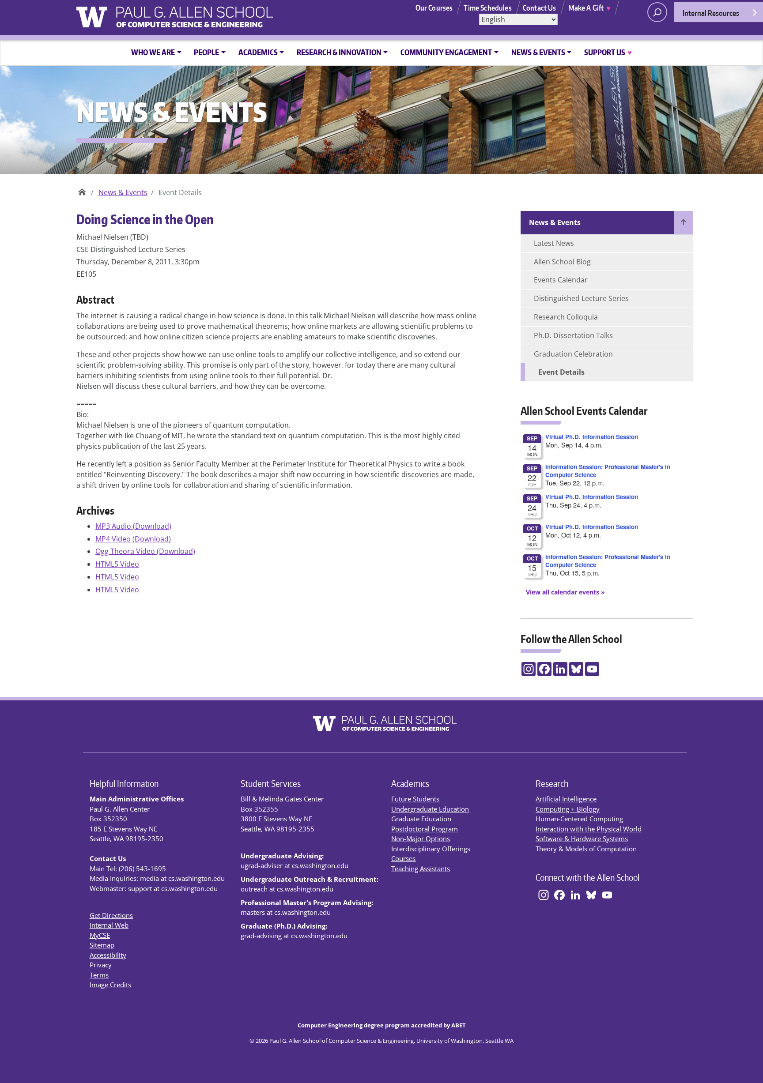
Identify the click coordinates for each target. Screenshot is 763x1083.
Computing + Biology (568, 809)
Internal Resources (711, 13)
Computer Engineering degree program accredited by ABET (382, 1025)
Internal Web (109, 925)
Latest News (554, 243)
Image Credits (110, 984)
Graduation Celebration (573, 354)
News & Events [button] (538, 52)
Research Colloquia (566, 317)
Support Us (607, 52)
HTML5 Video (117, 564)
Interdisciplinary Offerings (430, 848)
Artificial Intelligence (566, 798)
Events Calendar (561, 280)
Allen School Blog (562, 262)
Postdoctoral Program (424, 828)
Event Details (561, 372)
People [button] (206, 52)
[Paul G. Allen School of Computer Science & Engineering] (217, 13)
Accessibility (108, 955)
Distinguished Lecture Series (581, 298)
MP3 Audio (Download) (133, 526)
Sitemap (102, 944)
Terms (99, 974)
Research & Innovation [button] (339, 52)
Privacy (101, 964)
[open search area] (657, 12)
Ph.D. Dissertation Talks (573, 335)
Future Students (415, 798)
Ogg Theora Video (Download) (145, 551)
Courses (403, 858)
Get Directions (111, 915)
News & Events (122, 192)
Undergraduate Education (430, 809)
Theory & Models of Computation (586, 848)
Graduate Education (421, 818)
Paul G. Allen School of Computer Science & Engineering (81, 189)
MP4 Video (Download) (133, 539)
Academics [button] (258, 52)
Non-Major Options (420, 838)
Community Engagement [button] (446, 52)
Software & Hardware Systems (582, 838)
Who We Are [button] (153, 52)
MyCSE (100, 935)
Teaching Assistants (420, 868)
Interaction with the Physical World (589, 828)
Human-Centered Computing (579, 818)
